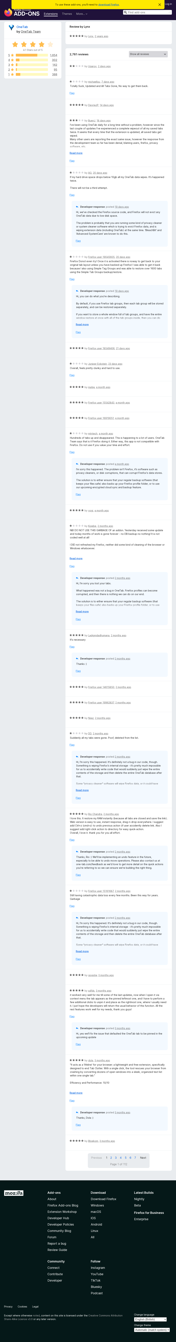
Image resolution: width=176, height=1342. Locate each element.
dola (90, 1060)
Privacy (8, 1306)
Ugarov (92, 66)
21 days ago (123, 348)
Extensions (51, 13)
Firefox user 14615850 (101, 687)
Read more (76, 153)
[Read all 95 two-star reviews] (32, 69)
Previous (96, 1157)
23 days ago (115, 363)
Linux (94, 1231)
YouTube (97, 1274)
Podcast (97, 1293)
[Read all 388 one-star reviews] (32, 74)
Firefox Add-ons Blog (62, 1205)
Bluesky (96, 1287)
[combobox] (147, 12)
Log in (168, 3)
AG (90, 172)
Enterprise (141, 1219)
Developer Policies (60, 1224)
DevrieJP (93, 105)
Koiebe (92, 525)
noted (36, 1315)
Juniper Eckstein (97, 363)
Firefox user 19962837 (101, 702)
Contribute (55, 1274)
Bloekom (93, 1140)
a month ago (103, 387)
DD (89, 733)
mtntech (92, 433)
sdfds (91, 990)
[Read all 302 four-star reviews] (32, 60)
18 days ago (104, 120)
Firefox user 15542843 (101, 402)
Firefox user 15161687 (101, 891)
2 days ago (104, 66)
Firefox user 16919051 (101, 418)
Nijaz (91, 718)
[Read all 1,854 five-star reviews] (32, 55)
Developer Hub (58, 1218)
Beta (137, 1205)
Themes (67, 13)
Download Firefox (103, 1199)
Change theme (142, 1325)
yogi (90, 510)
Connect (53, 1268)
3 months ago (106, 975)
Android (96, 1224)
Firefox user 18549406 (101, 348)
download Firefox (108, 4)
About (51, 1199)
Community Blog (59, 1231)
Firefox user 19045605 (101, 256)
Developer (54, 1280)
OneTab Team (31, 31)
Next (143, 1157)
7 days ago (107, 81)
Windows (97, 1205)
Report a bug (56, 1243)
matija (91, 387)
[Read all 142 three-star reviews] (32, 64)
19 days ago (122, 206)
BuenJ (91, 120)
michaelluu (94, 81)
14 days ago (107, 105)
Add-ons (54, 1192)
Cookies (22, 1306)
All (92, 1237)
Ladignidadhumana (98, 635)
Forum (51, 1237)
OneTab (22, 27)
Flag (72, 93)
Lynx (90, 36)
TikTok (96, 1280)
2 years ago (101, 36)
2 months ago (105, 525)
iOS (93, 1218)
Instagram (98, 1268)
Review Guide (57, 1250)
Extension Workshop (62, 1212)
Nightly (139, 1199)
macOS (96, 1212)
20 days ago (100, 172)
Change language (144, 1314)
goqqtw (92, 975)
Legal (35, 1306)
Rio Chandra (95, 814)
